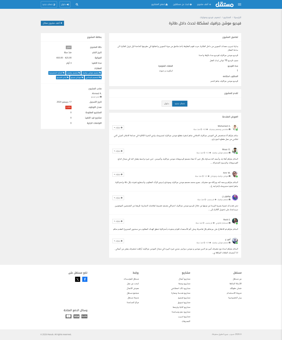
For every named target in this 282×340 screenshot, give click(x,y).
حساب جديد (180, 104)
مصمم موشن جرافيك (220, 152)
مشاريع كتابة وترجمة (181, 307)
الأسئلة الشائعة (235, 284)
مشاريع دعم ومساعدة (181, 312)
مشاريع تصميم (184, 298)
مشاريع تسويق (184, 303)
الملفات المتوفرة (165, 66)
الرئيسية (237, 17)
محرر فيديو (95, 96)
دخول (166, 104)
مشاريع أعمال (184, 279)
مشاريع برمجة (184, 284)
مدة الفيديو (233, 66)
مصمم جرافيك (223, 199)
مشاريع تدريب (184, 317)
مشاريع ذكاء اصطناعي (180, 288)
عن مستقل (237, 279)
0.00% (68, 107)
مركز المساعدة (133, 303)
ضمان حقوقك (236, 288)
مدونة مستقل (133, 298)
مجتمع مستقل (133, 293)
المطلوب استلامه (230, 76)
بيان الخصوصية (235, 298)
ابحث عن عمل (133, 284)
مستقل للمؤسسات (131, 279)
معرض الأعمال (133, 288)
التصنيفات (186, 321)
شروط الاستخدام (234, 293)
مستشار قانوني (222, 223)
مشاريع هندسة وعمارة (180, 293)
